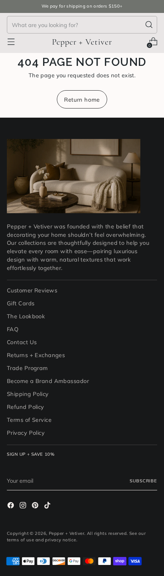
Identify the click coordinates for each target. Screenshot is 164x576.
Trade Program (27, 368)
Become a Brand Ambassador (48, 381)
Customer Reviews (32, 290)
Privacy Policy (26, 432)
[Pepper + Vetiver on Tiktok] (48, 506)
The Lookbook (26, 316)
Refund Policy (25, 406)
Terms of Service (29, 419)
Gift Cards (20, 303)
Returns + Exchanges (36, 355)
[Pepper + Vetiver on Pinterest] (35, 506)
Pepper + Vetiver (66, 533)
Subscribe (143, 480)
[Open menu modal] (11, 41)
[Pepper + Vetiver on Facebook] (11, 506)
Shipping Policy (28, 393)
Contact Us (22, 342)
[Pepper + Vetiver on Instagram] (23, 506)
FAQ (12, 329)
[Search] (149, 25)
